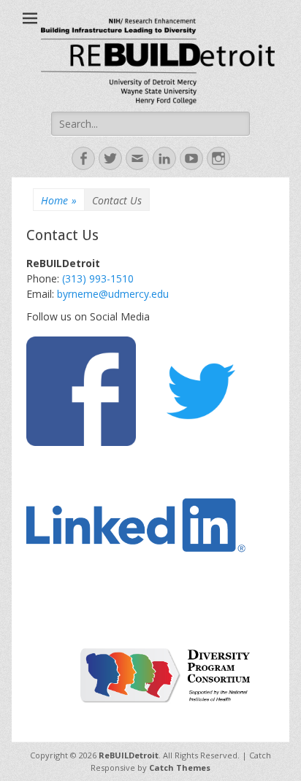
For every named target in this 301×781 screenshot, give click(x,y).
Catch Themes (179, 767)
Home (59, 200)
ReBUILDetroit (129, 755)
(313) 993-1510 (98, 278)
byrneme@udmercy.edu (113, 294)
